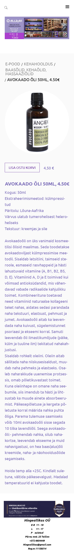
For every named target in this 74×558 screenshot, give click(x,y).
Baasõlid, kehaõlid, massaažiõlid (25, 71)
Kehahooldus (38, 63)
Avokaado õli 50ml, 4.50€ (33, 79)
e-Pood (12, 63)
